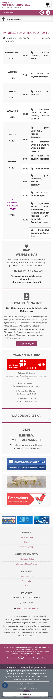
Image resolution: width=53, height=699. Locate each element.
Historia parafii (26, 537)
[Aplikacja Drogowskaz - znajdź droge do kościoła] (26, 499)
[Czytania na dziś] (26, 481)
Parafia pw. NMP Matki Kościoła (16, 4)
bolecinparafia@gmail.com (28, 608)
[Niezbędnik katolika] (26, 463)
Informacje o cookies (26, 688)
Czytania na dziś (26, 576)
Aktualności (26, 581)
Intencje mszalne (14, 19)
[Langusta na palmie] (36, 520)
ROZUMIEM (25, 694)
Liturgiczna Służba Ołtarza (26, 564)
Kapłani (27, 542)
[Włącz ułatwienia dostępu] (49, 12)
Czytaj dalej (26, 343)
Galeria (27, 585)
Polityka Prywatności (27, 683)
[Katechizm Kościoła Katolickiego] (19, 520)
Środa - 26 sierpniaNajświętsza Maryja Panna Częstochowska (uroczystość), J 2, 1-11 (26, 376)
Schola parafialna (26, 559)
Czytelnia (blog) (26, 546)
